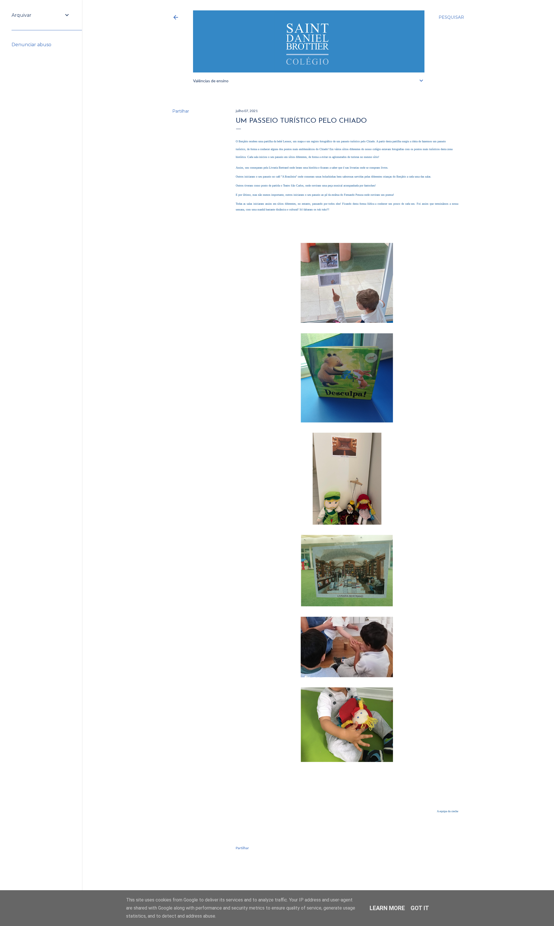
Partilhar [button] (180, 111)
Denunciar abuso (31, 44)
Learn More (387, 908)
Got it (420, 908)
